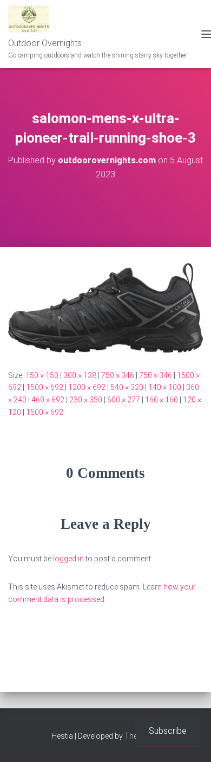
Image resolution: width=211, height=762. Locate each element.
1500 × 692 (44, 387)
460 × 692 (47, 399)
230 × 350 (85, 399)
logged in (68, 558)
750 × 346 (117, 375)
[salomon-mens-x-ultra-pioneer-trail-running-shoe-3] (105, 307)
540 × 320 (126, 387)
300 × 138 (79, 375)
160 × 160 (161, 399)
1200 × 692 (87, 387)
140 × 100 (164, 387)
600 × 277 (123, 399)
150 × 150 (41, 375)
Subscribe (168, 731)
